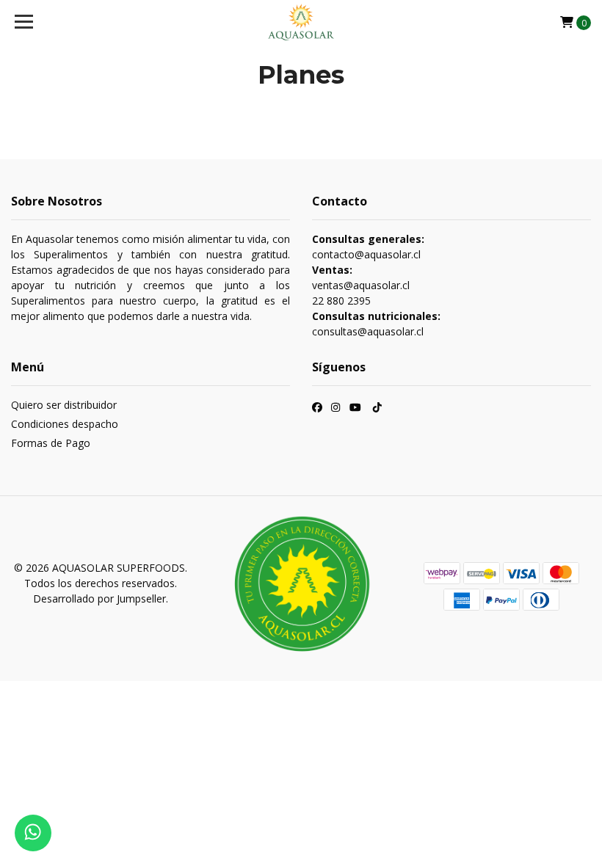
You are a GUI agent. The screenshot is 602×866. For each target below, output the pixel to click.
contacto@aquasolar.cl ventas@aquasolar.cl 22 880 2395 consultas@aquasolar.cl (376, 285)
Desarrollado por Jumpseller (99, 598)
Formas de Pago (50, 443)
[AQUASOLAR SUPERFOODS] (301, 22)
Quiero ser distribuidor (64, 405)
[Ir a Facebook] (317, 408)
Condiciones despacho (64, 424)
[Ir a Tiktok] (377, 408)
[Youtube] (355, 408)
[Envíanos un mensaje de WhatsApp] (33, 833)
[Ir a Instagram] (335, 408)
